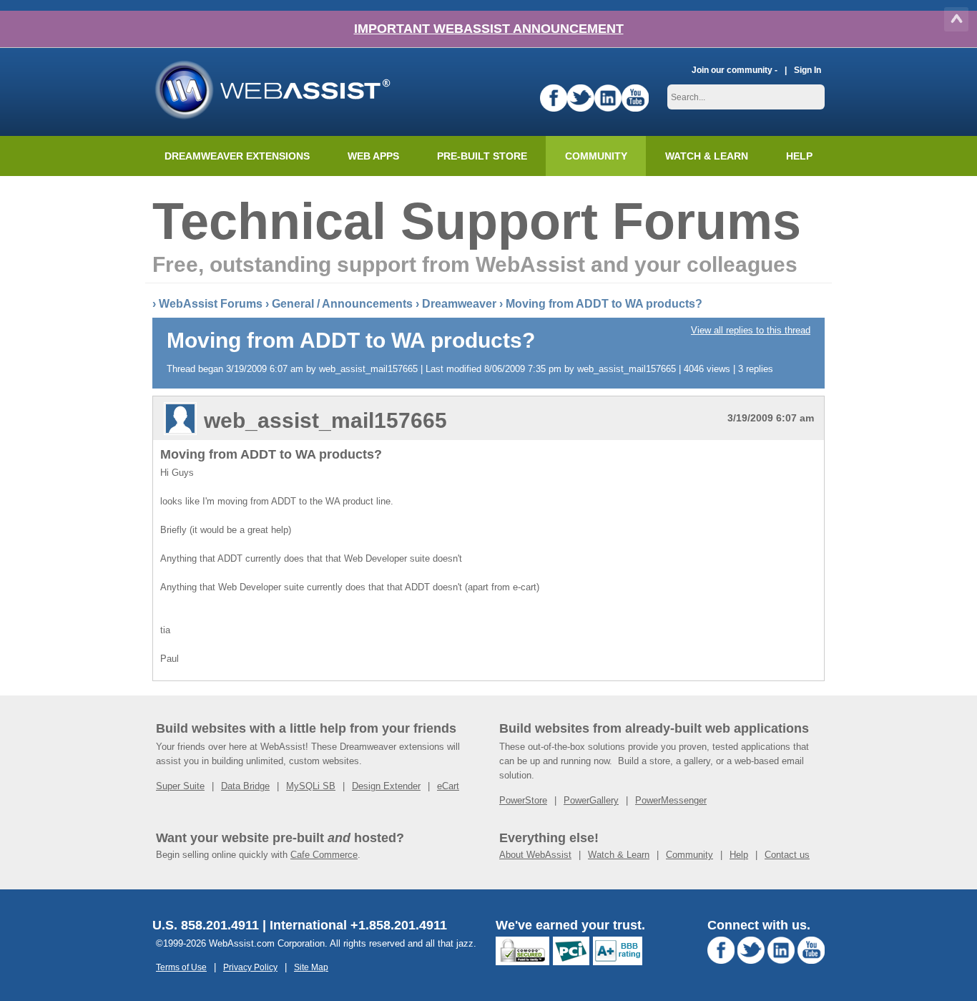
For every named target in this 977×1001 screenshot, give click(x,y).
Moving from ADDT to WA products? (604, 304)
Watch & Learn (706, 156)
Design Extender (386, 786)
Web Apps (373, 156)
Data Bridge (245, 786)
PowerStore (523, 800)
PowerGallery (591, 800)
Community (596, 156)
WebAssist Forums (210, 304)
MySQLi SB (310, 786)
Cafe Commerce (324, 854)
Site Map (311, 967)
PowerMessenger (671, 800)
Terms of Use (181, 967)
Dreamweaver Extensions (237, 156)
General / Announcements (342, 304)
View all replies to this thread (750, 330)
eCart (448, 786)
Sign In (807, 69)
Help (739, 854)
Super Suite (180, 786)
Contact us (787, 854)
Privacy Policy (250, 967)
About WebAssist (535, 854)
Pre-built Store (482, 156)
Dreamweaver (459, 304)
